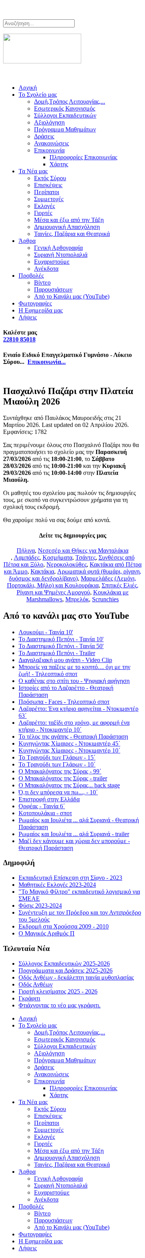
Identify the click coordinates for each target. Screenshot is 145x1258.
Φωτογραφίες (35, 303)
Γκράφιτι (29, 998)
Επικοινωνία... (46, 361)
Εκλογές (44, 206)
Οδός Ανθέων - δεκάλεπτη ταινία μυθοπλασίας (76, 977)
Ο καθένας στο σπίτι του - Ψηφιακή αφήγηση (74, 681)
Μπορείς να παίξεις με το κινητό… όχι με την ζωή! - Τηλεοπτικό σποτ (74, 670)
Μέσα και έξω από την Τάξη (69, 220)
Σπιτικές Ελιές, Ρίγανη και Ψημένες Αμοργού (77, 589)
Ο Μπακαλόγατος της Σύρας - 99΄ (60, 771)
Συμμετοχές (48, 199)
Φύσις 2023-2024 (40, 905)
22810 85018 (19, 339)
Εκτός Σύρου (50, 178)
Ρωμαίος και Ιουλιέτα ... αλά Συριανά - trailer (74, 834)
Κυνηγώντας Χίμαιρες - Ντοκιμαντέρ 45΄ (69, 743)
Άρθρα (27, 240)
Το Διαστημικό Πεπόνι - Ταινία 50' (61, 646)
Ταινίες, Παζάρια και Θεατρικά (72, 233)
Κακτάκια (42, 571)
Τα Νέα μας (33, 171)
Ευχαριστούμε (52, 261)
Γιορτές (43, 213)
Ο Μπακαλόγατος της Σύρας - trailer (63, 778)
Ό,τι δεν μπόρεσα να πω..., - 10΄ (58, 792)
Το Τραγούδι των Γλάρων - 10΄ (57, 764)
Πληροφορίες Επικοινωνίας (83, 157)
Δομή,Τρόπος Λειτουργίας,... (69, 101)
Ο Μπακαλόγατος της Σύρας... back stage (69, 785)
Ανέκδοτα (46, 268)
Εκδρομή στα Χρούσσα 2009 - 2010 (64, 926)
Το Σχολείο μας (38, 94)
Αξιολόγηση (49, 122)
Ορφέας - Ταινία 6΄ (42, 806)
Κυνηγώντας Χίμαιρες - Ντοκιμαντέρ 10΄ (69, 750)
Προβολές (31, 275)
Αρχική (28, 87)
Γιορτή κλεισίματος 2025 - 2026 (58, 991)
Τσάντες (85, 557)
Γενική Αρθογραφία (58, 247)
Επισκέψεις (48, 185)
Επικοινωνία (49, 150)
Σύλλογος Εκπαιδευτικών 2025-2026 (64, 963)
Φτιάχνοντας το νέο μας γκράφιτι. (60, 1005)
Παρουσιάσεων (53, 289)
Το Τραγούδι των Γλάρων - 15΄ (57, 757)
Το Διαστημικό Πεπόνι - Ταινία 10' (61, 639)
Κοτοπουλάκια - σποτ (45, 813)
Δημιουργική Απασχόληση (67, 227)
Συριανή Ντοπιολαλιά (60, 254)
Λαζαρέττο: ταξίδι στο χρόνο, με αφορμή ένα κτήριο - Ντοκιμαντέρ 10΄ (74, 726)
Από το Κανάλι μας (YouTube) (71, 296)
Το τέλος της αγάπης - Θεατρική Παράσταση (73, 736)
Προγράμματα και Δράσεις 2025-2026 (66, 970)
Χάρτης (58, 164)
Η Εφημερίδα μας (41, 310)
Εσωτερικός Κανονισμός (64, 108)
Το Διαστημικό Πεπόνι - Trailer (57, 653)
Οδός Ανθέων (36, 984)
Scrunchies (105, 599)
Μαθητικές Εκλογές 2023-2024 (57, 884)
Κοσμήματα (57, 557)
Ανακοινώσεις (51, 143)
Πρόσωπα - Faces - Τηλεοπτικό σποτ (64, 701)
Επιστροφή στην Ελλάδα (49, 799)
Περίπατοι (46, 192)
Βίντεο (42, 282)
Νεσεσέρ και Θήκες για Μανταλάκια (83, 550)
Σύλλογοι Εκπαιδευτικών (65, 115)
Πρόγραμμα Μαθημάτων (65, 129)
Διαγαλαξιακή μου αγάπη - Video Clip (65, 660)
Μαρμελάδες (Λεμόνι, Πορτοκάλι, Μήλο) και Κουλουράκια (71, 582)
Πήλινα (26, 550)
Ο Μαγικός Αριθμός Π (47, 933)
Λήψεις (28, 317)
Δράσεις (44, 136)
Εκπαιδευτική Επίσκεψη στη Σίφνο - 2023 (70, 877)
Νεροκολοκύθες (66, 564)
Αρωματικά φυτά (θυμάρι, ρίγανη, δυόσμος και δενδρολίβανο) (75, 575)
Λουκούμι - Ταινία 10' (46, 632)
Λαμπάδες (26, 557)
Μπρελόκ (77, 599)
